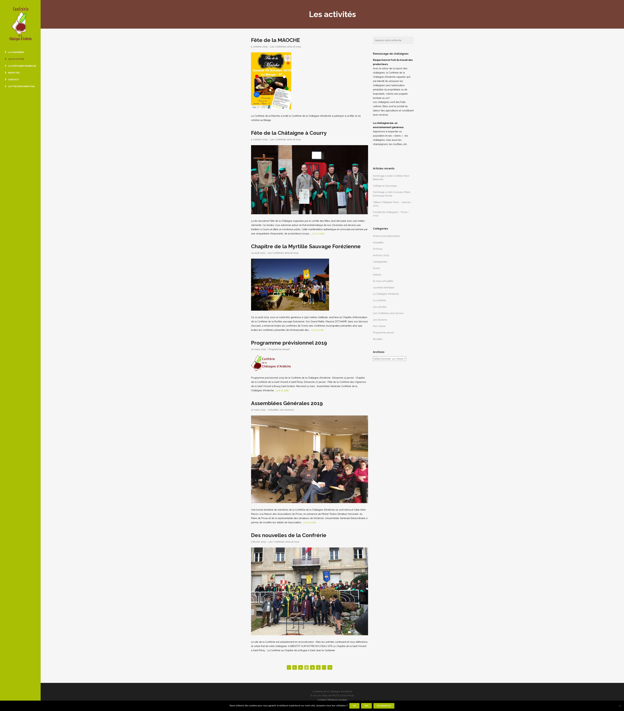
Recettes (378, 339)
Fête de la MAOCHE (275, 40)
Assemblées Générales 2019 (287, 403)
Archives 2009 (381, 255)
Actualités (273, 409)
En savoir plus (384, 706)
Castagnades (380, 261)
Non (366, 706)
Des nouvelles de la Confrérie (288, 535)
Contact (322, 699)
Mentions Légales (337, 699)
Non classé (379, 326)
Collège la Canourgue (385, 185)
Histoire (377, 274)
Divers (376, 268)
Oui (354, 706)
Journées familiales (383, 287)
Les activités (380, 306)
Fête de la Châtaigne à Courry (289, 133)
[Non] (620, 705)
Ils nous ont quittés (383, 281)
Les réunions (287, 409)
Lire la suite (318, 233)
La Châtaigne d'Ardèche (386, 293)
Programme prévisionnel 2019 (289, 343)
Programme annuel (279, 349)
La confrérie (379, 300)
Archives (378, 248)
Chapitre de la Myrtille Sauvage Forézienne (306, 246)
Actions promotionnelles (386, 236)
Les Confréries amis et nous (285, 46)
